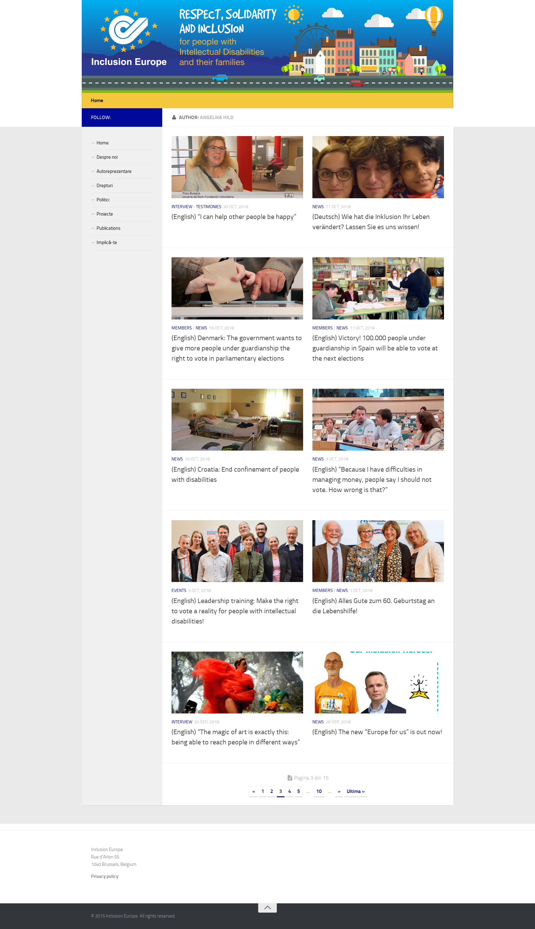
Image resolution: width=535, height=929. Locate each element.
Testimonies (208, 206)
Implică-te (107, 242)
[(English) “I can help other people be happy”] (237, 167)
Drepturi (105, 185)
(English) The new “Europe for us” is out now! (377, 732)
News (318, 206)
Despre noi (107, 157)
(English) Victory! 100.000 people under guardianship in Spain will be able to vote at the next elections (375, 348)
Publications (108, 228)
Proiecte (105, 214)
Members (182, 328)
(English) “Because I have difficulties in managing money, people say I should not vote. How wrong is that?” (372, 479)
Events (179, 590)
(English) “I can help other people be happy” (234, 217)
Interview (182, 206)
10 (319, 791)
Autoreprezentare (114, 171)
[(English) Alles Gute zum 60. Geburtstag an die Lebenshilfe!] (378, 551)
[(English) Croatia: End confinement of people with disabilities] (237, 420)
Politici (103, 200)
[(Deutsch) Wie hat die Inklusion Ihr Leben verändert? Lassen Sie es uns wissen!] (378, 167)
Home (97, 100)
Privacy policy (104, 876)
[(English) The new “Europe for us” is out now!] (378, 683)
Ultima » (356, 791)
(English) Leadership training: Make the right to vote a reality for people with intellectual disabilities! (235, 611)
